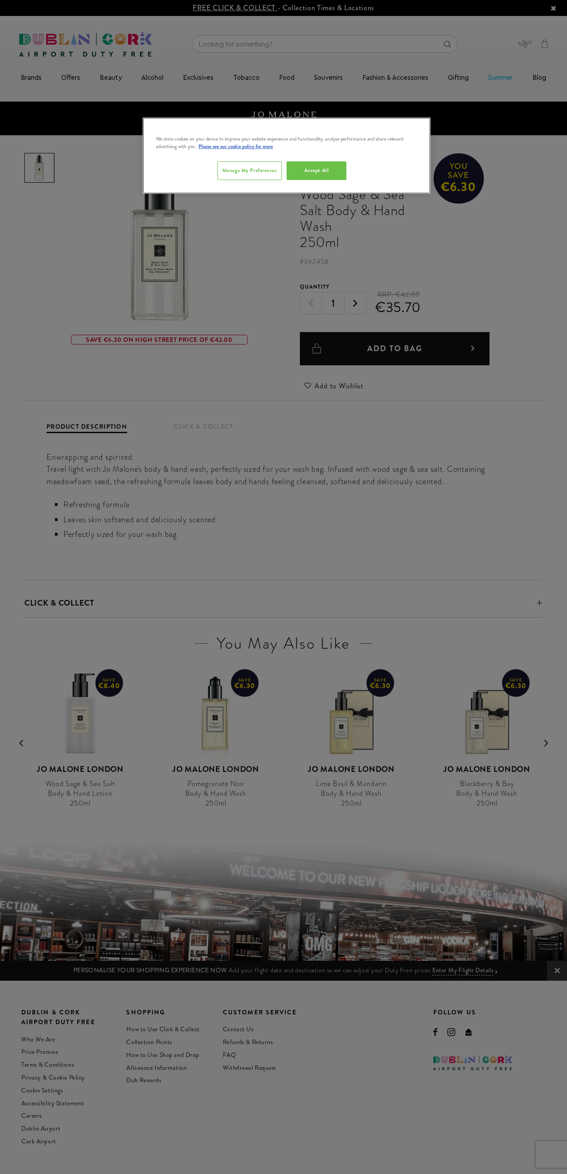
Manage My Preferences (249, 170)
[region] (287, 155)
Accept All (316, 170)
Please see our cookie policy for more (235, 146)
